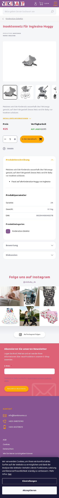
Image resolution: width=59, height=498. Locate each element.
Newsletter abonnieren (16, 388)
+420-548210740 (16, 421)
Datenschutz (8, 449)
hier (9, 474)
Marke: (9, 35)
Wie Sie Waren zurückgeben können (18, 453)
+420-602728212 (16, 427)
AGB (4, 440)
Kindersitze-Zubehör (21, 231)
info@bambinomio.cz (18, 415)
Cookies (6, 444)
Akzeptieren (29, 490)
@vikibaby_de (29, 282)
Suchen (52, 11)
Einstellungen (29, 481)
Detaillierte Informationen (15, 118)
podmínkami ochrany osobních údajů (28, 379)
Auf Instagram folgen (32, 334)
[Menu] (55, 3)
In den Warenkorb (29, 139)
